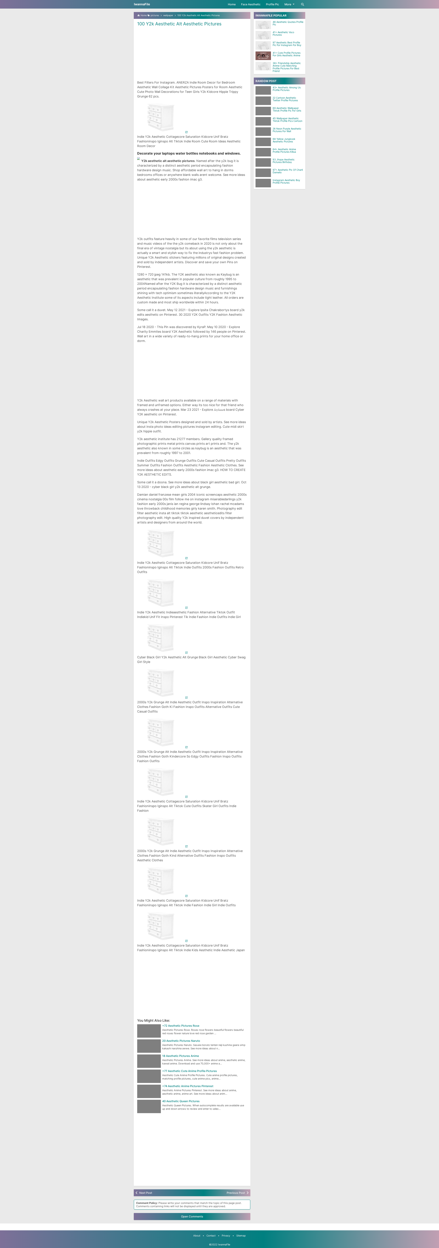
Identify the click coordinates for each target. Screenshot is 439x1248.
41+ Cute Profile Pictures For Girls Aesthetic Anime (286, 54)
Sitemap (241, 1235)
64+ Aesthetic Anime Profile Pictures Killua (284, 150)
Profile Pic (272, 4)
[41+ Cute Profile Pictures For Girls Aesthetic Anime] (263, 55)
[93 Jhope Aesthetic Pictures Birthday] (264, 162)
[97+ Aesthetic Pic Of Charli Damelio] (264, 172)
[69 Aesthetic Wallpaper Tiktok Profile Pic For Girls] (264, 111)
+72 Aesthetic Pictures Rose (180, 1025)
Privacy (226, 1235)
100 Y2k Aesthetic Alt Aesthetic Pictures (179, 23)
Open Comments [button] (192, 1216)
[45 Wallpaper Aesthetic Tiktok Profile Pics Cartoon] (264, 121)
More (287, 4)
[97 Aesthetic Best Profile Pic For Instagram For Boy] (263, 45)
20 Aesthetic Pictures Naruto (181, 1040)
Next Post (145, 1192)
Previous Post (236, 1192)
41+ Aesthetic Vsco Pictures (283, 33)
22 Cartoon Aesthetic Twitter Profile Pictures (285, 99)
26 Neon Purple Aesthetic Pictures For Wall (287, 130)
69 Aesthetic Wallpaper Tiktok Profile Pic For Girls (287, 109)
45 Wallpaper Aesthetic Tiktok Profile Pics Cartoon (287, 119)
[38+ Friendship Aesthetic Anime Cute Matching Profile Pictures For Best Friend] (263, 66)
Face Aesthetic (250, 4)
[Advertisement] (192, 53)
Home (232, 4)
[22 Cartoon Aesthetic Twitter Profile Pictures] (264, 100)
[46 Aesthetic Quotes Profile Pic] (263, 25)
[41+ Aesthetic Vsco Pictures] (263, 35)
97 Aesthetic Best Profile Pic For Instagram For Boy (287, 43)
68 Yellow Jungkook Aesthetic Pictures (284, 140)
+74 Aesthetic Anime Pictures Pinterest (187, 1086)
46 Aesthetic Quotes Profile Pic (288, 23)
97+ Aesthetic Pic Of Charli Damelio (288, 171)
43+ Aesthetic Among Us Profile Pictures (287, 88)
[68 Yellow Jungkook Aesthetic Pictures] (264, 142)
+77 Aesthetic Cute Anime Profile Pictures (189, 1071)
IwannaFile (142, 4)
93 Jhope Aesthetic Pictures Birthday (284, 161)
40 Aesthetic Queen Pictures (181, 1101)
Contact (211, 1235)
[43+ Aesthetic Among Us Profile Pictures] (264, 90)
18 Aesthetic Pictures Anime (180, 1056)
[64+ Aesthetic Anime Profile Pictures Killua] (264, 152)
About (196, 1235)
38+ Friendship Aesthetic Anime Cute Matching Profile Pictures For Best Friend (287, 67)
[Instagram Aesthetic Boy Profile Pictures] (264, 183)
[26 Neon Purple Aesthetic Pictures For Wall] (264, 131)
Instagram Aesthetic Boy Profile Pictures (286, 181)
